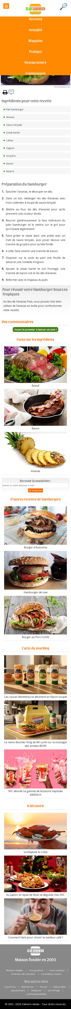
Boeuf (35, 385)
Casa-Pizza (10, 986)
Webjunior (36, 990)
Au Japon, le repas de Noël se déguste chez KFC (35, 895)
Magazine (36, 40)
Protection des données (23, 973)
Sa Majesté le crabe (36, 852)
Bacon (35, 428)
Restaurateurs (35, 62)
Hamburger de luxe (36, 592)
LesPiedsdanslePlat (36, 994)
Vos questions (36, 970)
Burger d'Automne (35, 547)
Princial (43, 986)
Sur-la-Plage (54, 990)
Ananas (35, 471)
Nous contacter (57, 970)
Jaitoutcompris (18, 990)
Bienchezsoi (28, 986)
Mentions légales (14, 970)
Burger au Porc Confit (35, 637)
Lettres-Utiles (59, 986)
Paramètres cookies (51, 973)
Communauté (36, 73)
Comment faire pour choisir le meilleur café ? (35, 937)
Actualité (35, 29)
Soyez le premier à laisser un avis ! (35, 329)
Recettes (35, 19)
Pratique (35, 51)
